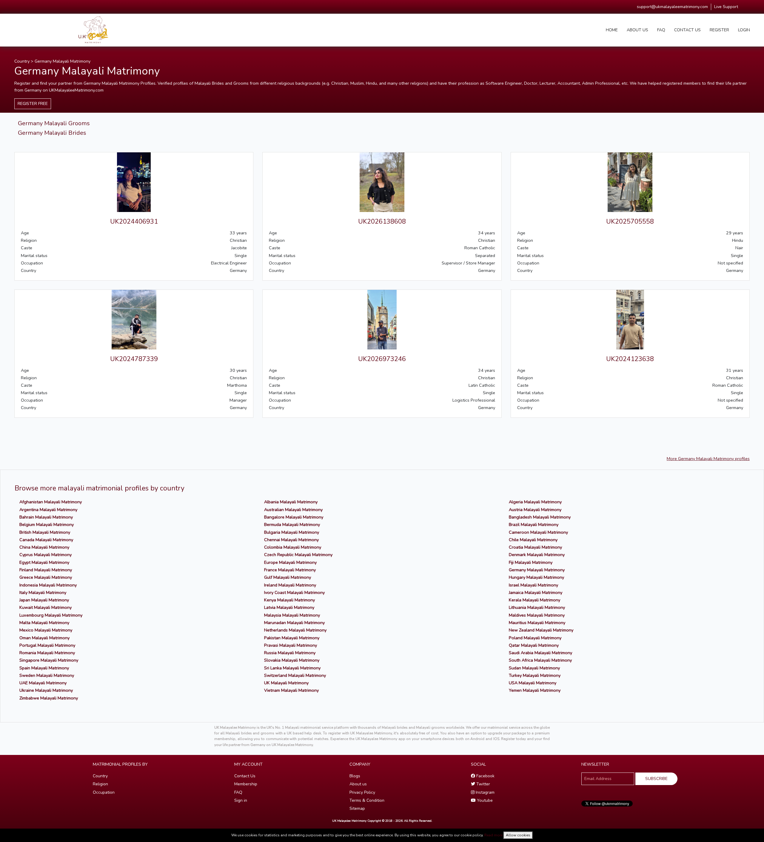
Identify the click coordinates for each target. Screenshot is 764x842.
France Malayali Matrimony (290, 570)
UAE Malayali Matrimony (43, 683)
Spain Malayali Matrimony (44, 668)
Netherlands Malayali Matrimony (295, 630)
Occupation (104, 792)
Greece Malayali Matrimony (45, 577)
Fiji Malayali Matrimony (530, 562)
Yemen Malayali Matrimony (534, 690)
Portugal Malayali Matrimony (47, 645)
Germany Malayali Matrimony (62, 61)
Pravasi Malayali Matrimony (290, 645)
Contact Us (244, 776)
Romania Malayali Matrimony (47, 653)
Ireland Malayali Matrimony (290, 585)
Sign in (240, 800)
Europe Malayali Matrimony (290, 562)
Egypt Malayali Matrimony (44, 562)
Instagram (485, 792)
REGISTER (719, 30)
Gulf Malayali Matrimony (287, 577)
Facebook (485, 776)
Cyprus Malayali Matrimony (45, 555)
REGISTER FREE (33, 103)
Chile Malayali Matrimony (533, 540)
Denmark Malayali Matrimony (537, 555)
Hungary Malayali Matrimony (536, 577)
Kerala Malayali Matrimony (534, 600)
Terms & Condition (366, 800)
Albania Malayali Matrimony (291, 502)
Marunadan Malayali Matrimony (294, 623)
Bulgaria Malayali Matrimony (291, 532)
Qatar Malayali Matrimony (534, 645)
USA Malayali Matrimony (532, 683)
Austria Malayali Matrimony (535, 510)
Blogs (354, 776)
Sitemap (357, 808)
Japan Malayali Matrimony (44, 600)
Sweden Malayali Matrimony (46, 675)
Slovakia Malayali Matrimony (291, 660)
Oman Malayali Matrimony (44, 638)
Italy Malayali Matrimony (42, 592)
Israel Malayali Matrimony (533, 585)
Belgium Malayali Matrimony (46, 524)
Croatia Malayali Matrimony (535, 547)
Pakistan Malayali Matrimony (291, 638)
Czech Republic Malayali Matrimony (298, 555)
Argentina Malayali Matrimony (48, 510)
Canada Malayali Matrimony (46, 540)
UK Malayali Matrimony (286, 683)
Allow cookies (518, 835)
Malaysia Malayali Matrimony (292, 615)
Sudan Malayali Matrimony (534, 668)
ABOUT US (637, 30)
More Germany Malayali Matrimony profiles (708, 459)
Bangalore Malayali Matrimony (293, 517)
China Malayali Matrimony (44, 547)
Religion (100, 784)
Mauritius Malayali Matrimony (537, 623)
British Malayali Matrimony (44, 532)
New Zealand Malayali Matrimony (541, 630)
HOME (612, 30)
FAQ (661, 30)
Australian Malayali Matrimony (293, 510)
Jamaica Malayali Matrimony (535, 592)
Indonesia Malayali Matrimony (48, 585)
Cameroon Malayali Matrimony (538, 532)
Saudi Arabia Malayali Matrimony (540, 653)
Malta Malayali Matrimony (44, 623)
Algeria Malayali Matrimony (535, 502)
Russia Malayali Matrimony (289, 653)
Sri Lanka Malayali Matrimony (292, 668)
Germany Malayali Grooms (54, 123)
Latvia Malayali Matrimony (289, 607)
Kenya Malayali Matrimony (289, 600)
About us (358, 784)
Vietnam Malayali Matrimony (291, 690)
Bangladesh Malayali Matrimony (540, 517)
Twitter (482, 784)
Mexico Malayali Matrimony (45, 630)
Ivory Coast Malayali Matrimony (294, 592)
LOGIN (744, 30)
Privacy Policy (362, 792)
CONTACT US (687, 30)
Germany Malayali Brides (52, 133)
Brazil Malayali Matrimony (533, 524)
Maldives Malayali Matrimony (537, 615)
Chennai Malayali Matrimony (291, 540)
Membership (245, 784)
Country (22, 61)
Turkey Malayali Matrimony (534, 675)
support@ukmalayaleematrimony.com (672, 7)
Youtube (484, 800)
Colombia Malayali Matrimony (292, 547)
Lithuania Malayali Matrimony (537, 607)
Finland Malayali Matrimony (45, 570)
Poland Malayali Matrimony (535, 638)
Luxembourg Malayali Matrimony (50, 615)
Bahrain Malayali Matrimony (46, 517)
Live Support (726, 7)
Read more (493, 835)
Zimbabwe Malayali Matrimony (48, 698)
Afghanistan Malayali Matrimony (50, 502)
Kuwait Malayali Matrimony (45, 607)
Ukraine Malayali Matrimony (46, 690)
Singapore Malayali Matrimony (48, 660)
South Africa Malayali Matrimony (540, 660)
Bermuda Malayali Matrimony (292, 524)
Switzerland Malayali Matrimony (295, 675)
